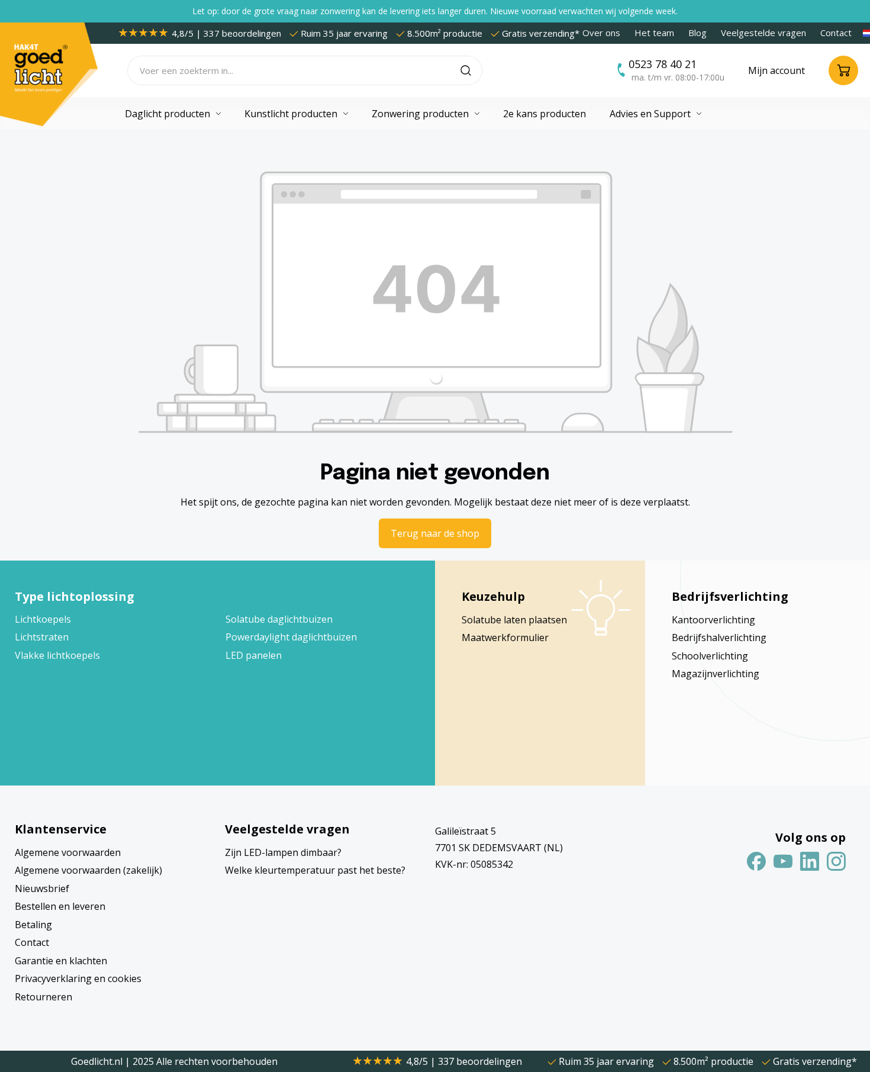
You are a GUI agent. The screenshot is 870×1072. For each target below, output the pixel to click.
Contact (836, 32)
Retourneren (43, 996)
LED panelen (253, 655)
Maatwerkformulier (505, 637)
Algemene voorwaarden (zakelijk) (88, 870)
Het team (654, 32)
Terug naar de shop (435, 533)
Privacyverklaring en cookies (78, 978)
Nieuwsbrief (42, 888)
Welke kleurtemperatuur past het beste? (315, 870)
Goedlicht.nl (98, 1061)
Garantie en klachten (61, 960)
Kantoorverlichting (713, 619)
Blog (697, 32)
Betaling (33, 924)
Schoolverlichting (710, 655)
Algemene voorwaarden (68, 852)
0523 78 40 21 (663, 64)
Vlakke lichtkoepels (57, 655)
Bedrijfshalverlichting (719, 637)
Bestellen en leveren (60, 906)
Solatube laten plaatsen (514, 619)
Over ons (601, 32)
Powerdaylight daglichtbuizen (291, 636)
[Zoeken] (471, 70)
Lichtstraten (42, 636)
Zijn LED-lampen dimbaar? (283, 852)
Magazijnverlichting (715, 673)
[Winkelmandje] (843, 70)
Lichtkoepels (43, 619)
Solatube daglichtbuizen (279, 619)
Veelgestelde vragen (763, 32)
